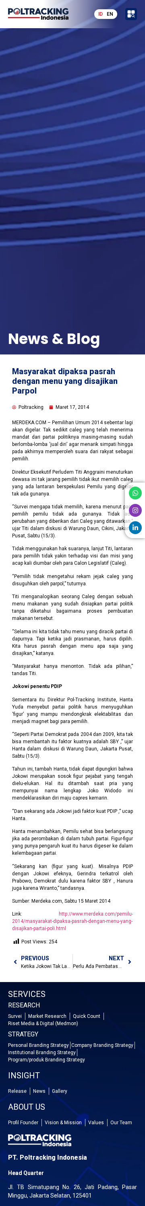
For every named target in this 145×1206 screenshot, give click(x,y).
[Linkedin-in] (135, 527)
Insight (24, 1075)
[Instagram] (135, 510)
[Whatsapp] (135, 493)
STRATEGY (23, 1034)
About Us (26, 1107)
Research (24, 1005)
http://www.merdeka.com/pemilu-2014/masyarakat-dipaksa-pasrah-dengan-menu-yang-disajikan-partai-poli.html (72, 921)
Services (27, 994)
